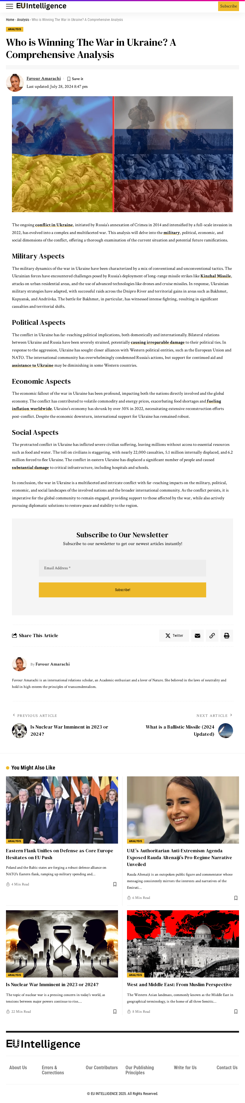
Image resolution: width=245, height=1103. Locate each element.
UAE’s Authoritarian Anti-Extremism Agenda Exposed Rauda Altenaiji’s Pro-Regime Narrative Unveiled (179, 857)
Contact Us (227, 1067)
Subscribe (228, 6)
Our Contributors (102, 1067)
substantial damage (30, 467)
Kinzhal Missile (215, 276)
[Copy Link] (212, 636)
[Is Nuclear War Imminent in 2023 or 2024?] (62, 943)
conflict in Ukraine (54, 225)
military (171, 232)
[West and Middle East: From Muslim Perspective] (183, 943)
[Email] (197, 636)
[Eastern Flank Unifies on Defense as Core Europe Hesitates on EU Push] (62, 810)
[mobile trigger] (11, 6)
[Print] (226, 636)
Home (10, 20)
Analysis (23, 20)
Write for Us (185, 1067)
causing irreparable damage (158, 342)
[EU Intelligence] (41, 6)
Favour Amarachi (44, 78)
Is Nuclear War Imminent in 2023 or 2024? (52, 984)
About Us (18, 1067)
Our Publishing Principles (139, 1070)
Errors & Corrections (53, 1070)
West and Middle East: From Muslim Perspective (179, 984)
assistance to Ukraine (32, 365)
